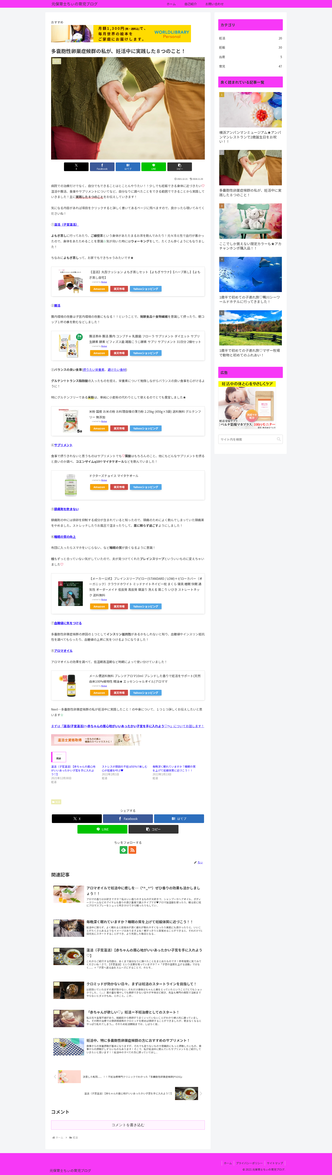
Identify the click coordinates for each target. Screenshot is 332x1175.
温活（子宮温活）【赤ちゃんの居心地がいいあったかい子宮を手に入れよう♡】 (73, 770)
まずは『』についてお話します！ (127, 726)
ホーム (228, 1163)
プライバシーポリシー (249, 1163)
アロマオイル (63, 650)
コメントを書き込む (128, 1125)
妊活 (58, 801)
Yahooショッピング (145, 289)
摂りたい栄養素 (94, 369)
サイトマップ (275, 1163)
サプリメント (63, 445)
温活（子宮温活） (66, 224)
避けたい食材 (117, 369)
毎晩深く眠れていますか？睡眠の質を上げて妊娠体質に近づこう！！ (174, 768)
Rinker (104, 281)
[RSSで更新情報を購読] (132, 850)
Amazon (99, 289)
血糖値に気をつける (68, 623)
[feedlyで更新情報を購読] (123, 850)
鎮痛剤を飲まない (66, 509)
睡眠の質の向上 (65, 536)
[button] (179, 166)
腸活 (57, 305)
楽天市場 (119, 289)
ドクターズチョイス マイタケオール (114, 475)
